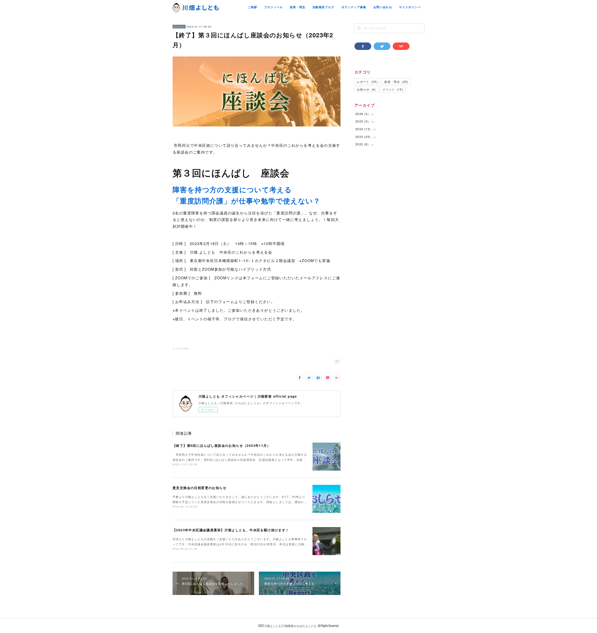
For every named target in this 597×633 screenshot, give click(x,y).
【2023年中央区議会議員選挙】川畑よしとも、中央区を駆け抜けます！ (231, 530)
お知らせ (366, 89)
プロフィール (273, 7)
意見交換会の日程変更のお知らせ (199, 487)
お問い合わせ (382, 7)
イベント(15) (181, 348)
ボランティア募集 (353, 7)
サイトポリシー (410, 7)
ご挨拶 (252, 7)
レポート (367, 82)
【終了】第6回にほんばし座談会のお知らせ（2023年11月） (222, 445)
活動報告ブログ (323, 7)
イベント (179, 26)
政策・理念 (297, 7)
